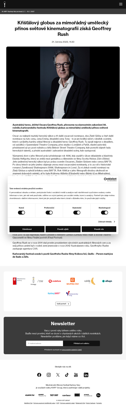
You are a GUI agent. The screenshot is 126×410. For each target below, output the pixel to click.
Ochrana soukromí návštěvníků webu (44, 403)
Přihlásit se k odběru (81, 343)
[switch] (49, 213)
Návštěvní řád (28, 403)
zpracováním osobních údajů (72, 350)
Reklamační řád (80, 403)
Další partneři (61, 304)
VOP (57, 403)
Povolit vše (99, 229)
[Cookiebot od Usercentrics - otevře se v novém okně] (106, 179)
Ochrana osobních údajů (67, 403)
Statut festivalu (90, 403)
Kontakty (99, 403)
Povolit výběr (63, 229)
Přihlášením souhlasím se (63, 350)
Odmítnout (27, 229)
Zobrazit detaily (105, 222)
